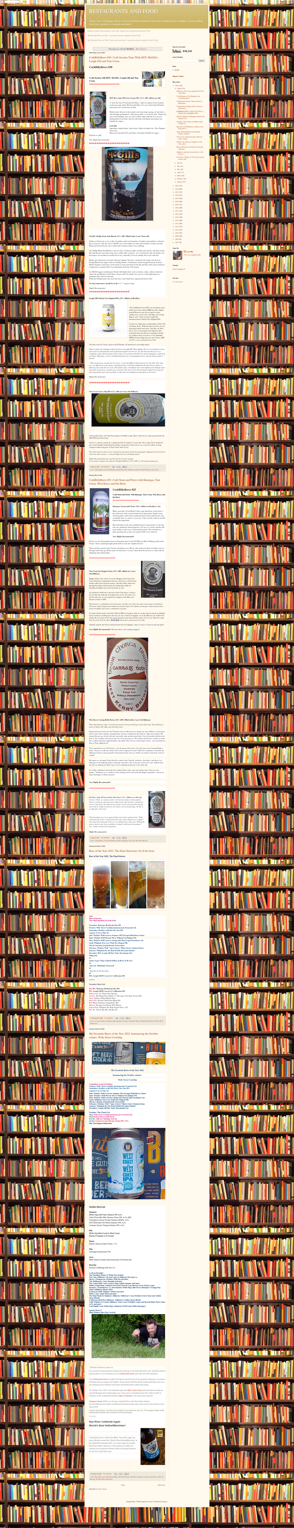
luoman (150, 1501)
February (180, 179)
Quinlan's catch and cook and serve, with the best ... (190, 153)
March (179, 175)
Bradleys (100, 470)
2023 (177, 192)
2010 (177, 233)
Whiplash (144, 1021)
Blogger (164, 1501)
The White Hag (100, 1479)
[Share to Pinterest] (126, 467)
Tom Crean (155, 470)
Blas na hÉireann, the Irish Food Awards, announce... (190, 148)
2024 (177, 189)
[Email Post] (113, 467)
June (178, 166)
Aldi (96, 470)
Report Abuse (178, 76)
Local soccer (179, 282)
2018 (177, 208)
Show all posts (141, 49)
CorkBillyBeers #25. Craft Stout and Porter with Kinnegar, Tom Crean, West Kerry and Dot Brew (124, 481)
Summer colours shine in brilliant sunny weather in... (190, 123)
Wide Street (93, 1023)
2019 (177, 204)
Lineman (125, 1021)
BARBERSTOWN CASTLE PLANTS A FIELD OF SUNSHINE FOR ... (190, 112)
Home (123, 1485)
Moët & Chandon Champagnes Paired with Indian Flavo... (190, 117)
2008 (177, 239)
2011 (177, 230)
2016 (177, 214)
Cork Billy (189, 252)
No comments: (105, 467)
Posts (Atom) (102, 1489)
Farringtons (140, 1477)
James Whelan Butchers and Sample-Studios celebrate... (189, 133)
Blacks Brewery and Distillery (104, 1477)
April (179, 172)
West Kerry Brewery (142, 841)
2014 (177, 220)
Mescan (138, 1021)
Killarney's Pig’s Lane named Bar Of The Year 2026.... (190, 92)
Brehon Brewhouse (124, 1477)
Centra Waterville (121, 470)
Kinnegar (125, 841)
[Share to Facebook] (124, 467)
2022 (177, 195)
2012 (177, 226)
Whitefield (150, 1021)
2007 (177, 242)
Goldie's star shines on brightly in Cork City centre (189, 143)
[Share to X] (121, 467)
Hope (114, 1021)
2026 (177, 85)
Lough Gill (137, 470)
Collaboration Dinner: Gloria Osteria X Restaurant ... (189, 102)
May (178, 169)
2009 (177, 236)
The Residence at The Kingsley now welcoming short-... (188, 97)
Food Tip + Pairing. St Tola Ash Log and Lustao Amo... (190, 158)
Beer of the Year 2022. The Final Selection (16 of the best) (121, 851)
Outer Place (153, 1477)
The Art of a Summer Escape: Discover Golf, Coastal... (189, 138)
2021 (177, 198)
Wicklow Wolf (158, 1021)
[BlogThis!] (119, 467)
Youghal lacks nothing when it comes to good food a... (190, 107)
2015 (177, 217)
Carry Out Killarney (110, 470)
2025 (177, 186)
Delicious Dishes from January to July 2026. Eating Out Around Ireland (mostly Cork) (119, 31)
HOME (177, 70)
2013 (177, 223)
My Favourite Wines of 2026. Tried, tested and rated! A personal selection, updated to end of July (123, 40)
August (179, 88)
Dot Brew (130, 470)
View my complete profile (192, 255)
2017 (177, 211)
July (178, 163)
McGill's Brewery (146, 470)
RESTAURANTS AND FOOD (123, 11)
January (179, 182)
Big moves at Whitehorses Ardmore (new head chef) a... (190, 128)
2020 (177, 201)
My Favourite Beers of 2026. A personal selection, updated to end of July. (114, 35)
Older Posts (161, 1485)
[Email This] (117, 467)
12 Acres (97, 1021)
